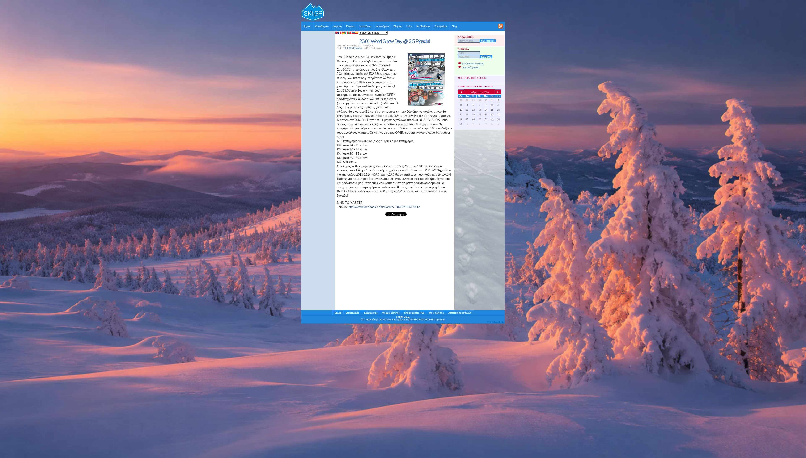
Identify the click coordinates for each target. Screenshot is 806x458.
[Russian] (353, 33)
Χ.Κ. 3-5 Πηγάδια (353, 48)
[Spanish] (356, 33)
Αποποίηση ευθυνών (459, 313)
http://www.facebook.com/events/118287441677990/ (384, 207)
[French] (340, 33)
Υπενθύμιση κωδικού (472, 63)
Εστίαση (350, 26)
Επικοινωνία (352, 313)
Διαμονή (337, 26)
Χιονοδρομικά (322, 26)
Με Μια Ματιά (423, 26)
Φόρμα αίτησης (391, 313)
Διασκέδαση (365, 26)
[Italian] (346, 33)
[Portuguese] (350, 33)
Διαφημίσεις (371, 313)
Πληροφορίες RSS (414, 313)
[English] (336, 33)
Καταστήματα (382, 26)
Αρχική (307, 26)
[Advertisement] (414, 12)
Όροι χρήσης (436, 313)
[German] (343, 33)
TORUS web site (496, 322)
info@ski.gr (439, 319)
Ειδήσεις (397, 26)
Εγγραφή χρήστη (470, 67)
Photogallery (440, 26)
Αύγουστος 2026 (479, 92)
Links (409, 26)
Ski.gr (455, 26)
